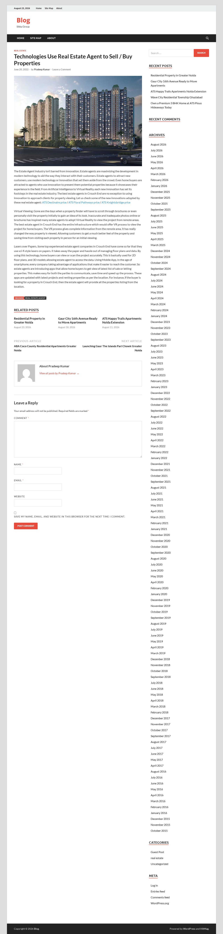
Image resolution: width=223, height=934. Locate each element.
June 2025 (157, 227)
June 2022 (157, 428)
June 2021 (157, 499)
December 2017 (160, 718)
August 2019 (158, 623)
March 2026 (158, 174)
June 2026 (157, 156)
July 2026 (156, 150)
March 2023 (158, 375)
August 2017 (158, 741)
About (59, 8)
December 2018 (160, 659)
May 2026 (157, 162)
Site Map (49, 8)
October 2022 (159, 404)
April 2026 (157, 168)
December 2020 (160, 534)
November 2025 (160, 197)
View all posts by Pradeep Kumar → (59, 373)
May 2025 (157, 233)
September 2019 (161, 617)
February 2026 (159, 179)
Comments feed (160, 897)
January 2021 (159, 529)
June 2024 (157, 286)
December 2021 (160, 463)
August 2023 (158, 345)
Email (19, 480)
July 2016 (156, 777)
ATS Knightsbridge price (116, 202)
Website (19, 496)
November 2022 (160, 398)
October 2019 (159, 611)
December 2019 (160, 599)
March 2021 (158, 517)
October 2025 (159, 203)
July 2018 (156, 682)
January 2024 (159, 316)
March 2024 (158, 304)
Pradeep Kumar (42, 69)
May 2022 (157, 434)
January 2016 (159, 812)
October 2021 (159, 475)
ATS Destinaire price (54, 202)
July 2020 (156, 564)
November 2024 (160, 256)
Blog (23, 20)
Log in (154, 885)
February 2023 (159, 381)
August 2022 (158, 416)
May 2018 (157, 694)
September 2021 (161, 481)
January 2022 (159, 458)
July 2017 (156, 747)
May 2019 (157, 641)
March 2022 (158, 446)
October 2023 (159, 333)
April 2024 (157, 298)
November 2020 (160, 540)
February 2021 (159, 523)
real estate (20, 50)
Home (39, 8)
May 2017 (157, 759)
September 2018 (161, 676)
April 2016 (157, 795)
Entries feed (158, 891)
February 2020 (159, 588)
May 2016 (157, 789)
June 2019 (157, 635)
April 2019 (157, 647)
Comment (21, 418)
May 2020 (157, 576)
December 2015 (160, 818)
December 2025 (160, 191)
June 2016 (157, 783)
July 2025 (156, 221)
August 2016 (158, 771)
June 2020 (157, 570)
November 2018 (160, 665)
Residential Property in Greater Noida (29, 320)
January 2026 (159, 185)
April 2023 (157, 369)
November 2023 (160, 327)
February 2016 (159, 807)
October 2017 (159, 730)
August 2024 (158, 274)
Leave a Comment (61, 69)
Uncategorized (159, 863)
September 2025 (161, 209)
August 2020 (158, 558)
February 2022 (159, 452)
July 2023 (156, 351)
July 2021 (156, 493)
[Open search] (207, 38)
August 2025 (158, 215)
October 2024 (159, 262)
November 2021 (160, 469)
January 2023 (159, 387)
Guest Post (157, 852)
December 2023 (160, 321)
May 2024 (157, 292)
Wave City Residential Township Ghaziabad (176, 97)
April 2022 (157, 440)
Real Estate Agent (35, 298)
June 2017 (157, 753)
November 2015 (160, 824)
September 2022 (161, 410)
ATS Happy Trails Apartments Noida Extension (121, 320)
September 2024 (161, 268)
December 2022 (160, 392)
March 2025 (158, 245)
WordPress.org (160, 903)
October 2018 (159, 670)
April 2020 (157, 582)
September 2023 (161, 339)
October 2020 (159, 546)
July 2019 (156, 629)
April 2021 (157, 511)
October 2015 (159, 830)
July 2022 (156, 422)
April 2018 (157, 700)
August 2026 (158, 144)
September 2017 (161, 736)
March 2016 (158, 801)
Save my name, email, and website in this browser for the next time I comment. (69, 516)
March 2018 (158, 706)
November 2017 (160, 724)
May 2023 (157, 363)
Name (18, 464)
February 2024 (159, 310)
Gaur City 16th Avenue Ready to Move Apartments (77, 320)
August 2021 (158, 487)
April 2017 (157, 765)
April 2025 (157, 239)
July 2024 (156, 280)
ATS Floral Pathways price (83, 202)
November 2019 (160, 605)
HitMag (204, 928)
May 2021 (157, 505)
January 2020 (159, 594)
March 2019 (158, 653)
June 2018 (157, 688)
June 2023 (157, 357)
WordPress (189, 928)
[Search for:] (179, 53)
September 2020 (161, 552)
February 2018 (159, 712)
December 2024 (160, 250)
